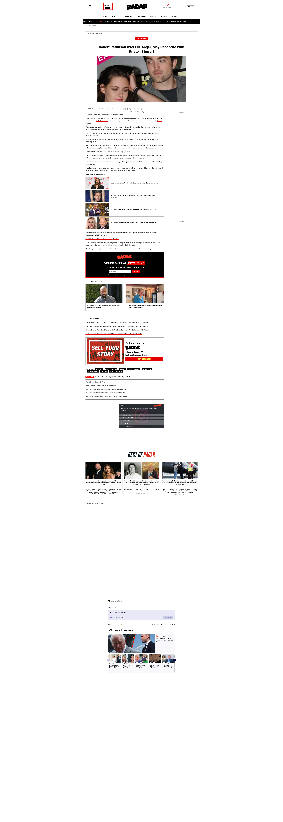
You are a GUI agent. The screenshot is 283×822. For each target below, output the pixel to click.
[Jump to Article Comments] (120, 109)
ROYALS (153, 16)
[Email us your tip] (108, 10)
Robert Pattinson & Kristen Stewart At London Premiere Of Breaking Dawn (106, 389)
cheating (104, 371)
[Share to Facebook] (125, 109)
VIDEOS (164, 16)
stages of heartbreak (129, 118)
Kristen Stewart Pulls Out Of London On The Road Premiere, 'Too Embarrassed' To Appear (117, 330)
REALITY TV (116, 16)
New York (99, 33)
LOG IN (191, 6)
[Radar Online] (137, 6)
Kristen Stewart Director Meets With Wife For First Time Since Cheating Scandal (113, 334)
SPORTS (174, 16)
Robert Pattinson (116, 371)
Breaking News (93, 371)
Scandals (92, 33)
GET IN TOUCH (144, 359)
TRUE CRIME (141, 16)
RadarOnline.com (102, 121)
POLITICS (128, 16)
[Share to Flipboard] (136, 109)
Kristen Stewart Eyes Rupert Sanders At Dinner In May (100, 385)
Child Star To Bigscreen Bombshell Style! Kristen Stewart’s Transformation (106, 396)
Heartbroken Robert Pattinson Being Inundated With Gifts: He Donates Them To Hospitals (117, 322)
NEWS (105, 16)
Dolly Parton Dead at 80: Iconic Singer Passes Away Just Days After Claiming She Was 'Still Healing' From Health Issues (182, 21)
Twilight (122, 369)
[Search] (90, 7)
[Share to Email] (142, 109)
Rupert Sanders (111, 369)
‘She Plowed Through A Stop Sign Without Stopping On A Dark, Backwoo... (116, 377)
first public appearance (105, 155)
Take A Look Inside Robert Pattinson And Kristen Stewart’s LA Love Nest (105, 392)
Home (87, 33)
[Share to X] (131, 109)
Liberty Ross (147, 369)
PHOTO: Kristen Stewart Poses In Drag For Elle (102, 239)
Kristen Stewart (134, 369)
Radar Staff (91, 108)
